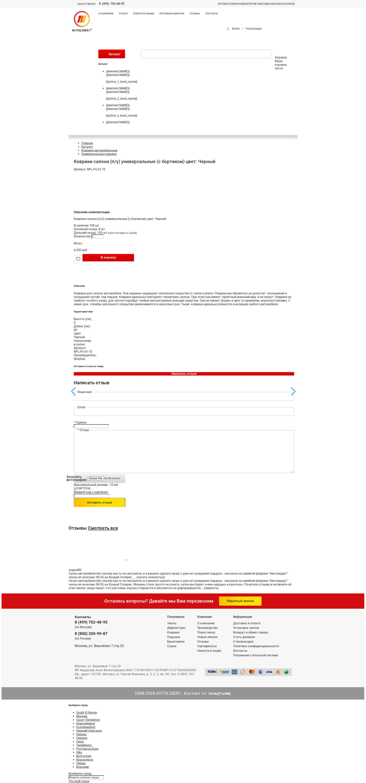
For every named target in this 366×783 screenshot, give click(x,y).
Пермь (81, 763)
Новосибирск (85, 723)
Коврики (173, 632)
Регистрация (254, 28)
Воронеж (82, 767)
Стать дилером (244, 637)
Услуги (123, 13)
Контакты (211, 13)
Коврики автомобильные (99, 150)
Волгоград (83, 756)
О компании (105, 13)
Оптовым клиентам (172, 13)
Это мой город (79, 781)
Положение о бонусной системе (255, 655)
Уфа (79, 752)
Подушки (173, 637)
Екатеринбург (86, 727)
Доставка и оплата (246, 623)
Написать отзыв (184, 373)
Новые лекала (207, 637)
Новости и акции (143, 13)
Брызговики (176, 641)
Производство (207, 628)
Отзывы (195, 13)
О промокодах (243, 641)
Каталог (87, 147)
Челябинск (84, 745)
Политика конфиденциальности (256, 646)
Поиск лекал (206, 632)
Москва (81, 716)
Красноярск (84, 759)
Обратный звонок (240, 601)
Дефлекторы (176, 628)
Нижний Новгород (89, 731)
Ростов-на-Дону (87, 749)
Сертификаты (207, 646)
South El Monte (86, 712)
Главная (87, 143)
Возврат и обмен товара (250, 632)
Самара (81, 738)
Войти (236, 28)
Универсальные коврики (98, 154)
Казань (81, 734)
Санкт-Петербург (88, 720)
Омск (80, 741)
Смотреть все (103, 528)
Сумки (171, 646)
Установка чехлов (246, 628)
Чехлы (171, 623)
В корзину (108, 257)
